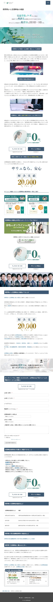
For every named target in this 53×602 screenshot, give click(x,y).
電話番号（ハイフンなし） (10, 409)
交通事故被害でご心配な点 (10, 414)
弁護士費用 (7, 338)
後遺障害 (7, 462)
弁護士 (21, 597)
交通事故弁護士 (27, 597)
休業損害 (36, 343)
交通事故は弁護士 (19, 337)
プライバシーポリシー (15, 439)
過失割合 (24, 343)
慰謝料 (9, 305)
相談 (33, 597)
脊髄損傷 (29, 347)
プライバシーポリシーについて (12, 435)
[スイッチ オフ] (48, 3)
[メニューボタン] (4, 2)
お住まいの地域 (8, 419)
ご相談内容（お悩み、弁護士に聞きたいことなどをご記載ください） (20, 425)
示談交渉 (18, 343)
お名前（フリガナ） (9, 398)
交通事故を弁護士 (8, 353)
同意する (8, 437)
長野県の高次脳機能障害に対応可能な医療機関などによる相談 (19, 538)
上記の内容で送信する (10, 442)
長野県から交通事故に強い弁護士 (12, 297)
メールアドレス (8, 403)
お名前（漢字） (8, 392)
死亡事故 (6, 347)
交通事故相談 (18, 335)
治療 (28, 343)
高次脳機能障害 (13, 347)
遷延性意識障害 (22, 347)
